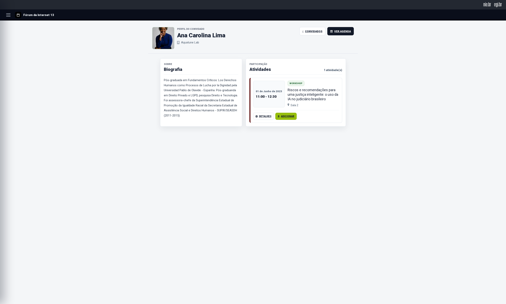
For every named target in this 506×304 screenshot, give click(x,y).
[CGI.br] (498, 4)
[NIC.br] (487, 4)
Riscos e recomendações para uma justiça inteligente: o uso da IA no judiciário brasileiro (313, 94)
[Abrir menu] (8, 15)
